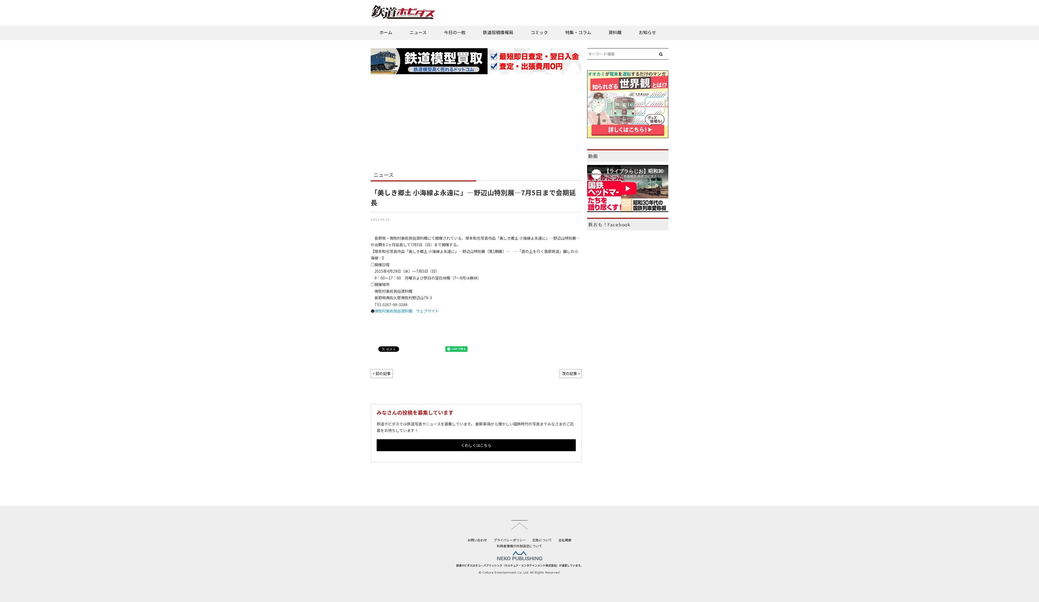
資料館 (615, 32)
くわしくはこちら (476, 445)
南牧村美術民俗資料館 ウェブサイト (406, 311)
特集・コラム (578, 32)
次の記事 (569, 373)
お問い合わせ (477, 540)
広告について (542, 540)
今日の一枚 (455, 32)
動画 (593, 156)
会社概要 (564, 540)
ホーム (385, 32)
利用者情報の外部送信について (519, 546)
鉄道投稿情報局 (498, 32)
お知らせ (647, 32)
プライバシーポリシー (510, 540)
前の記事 (383, 373)
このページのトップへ (519, 525)
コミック (539, 32)
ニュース (418, 32)
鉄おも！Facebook (609, 224)
